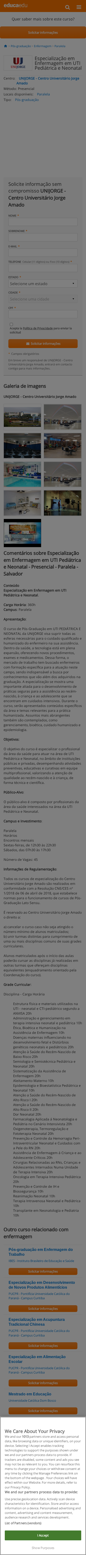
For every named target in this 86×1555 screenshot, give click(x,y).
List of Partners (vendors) (23, 1523)
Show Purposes (43, 1548)
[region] (43, 1486)
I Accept (43, 1535)
